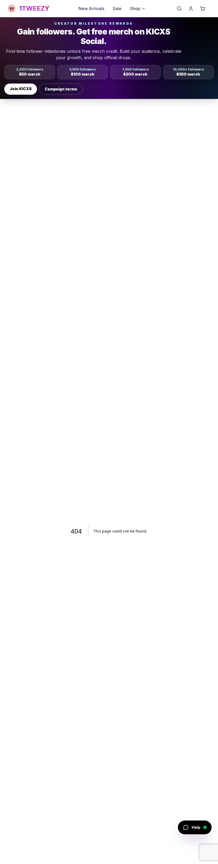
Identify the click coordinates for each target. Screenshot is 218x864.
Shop (135, 8)
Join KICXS (21, 88)
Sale (117, 8)
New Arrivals (91, 8)
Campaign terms (61, 89)
